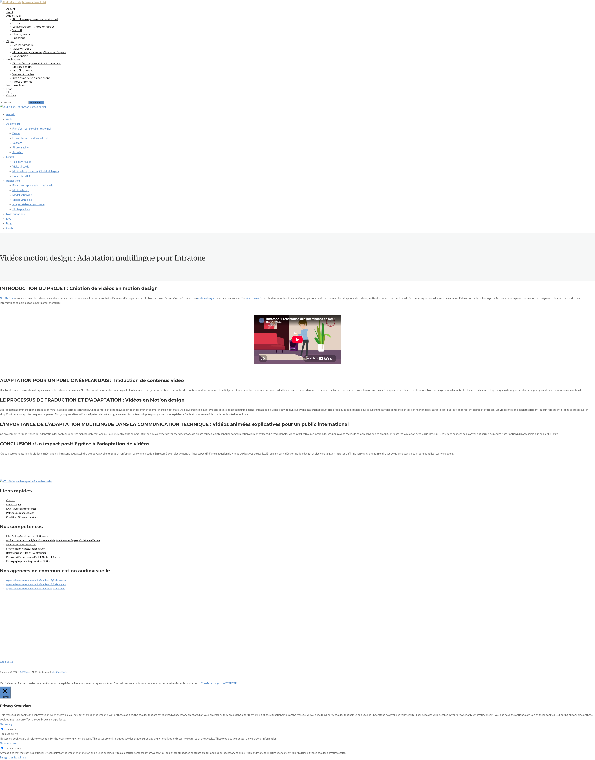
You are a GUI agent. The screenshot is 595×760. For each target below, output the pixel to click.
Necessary (10, 729)
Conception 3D (21, 176)
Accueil (10, 114)
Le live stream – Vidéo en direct (33, 26)
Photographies (21, 209)
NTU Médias (7, 298)
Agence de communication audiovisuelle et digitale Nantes (36, 580)
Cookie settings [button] (210, 683)
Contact (11, 95)
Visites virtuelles (23, 74)
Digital (10, 41)
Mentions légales (60, 672)
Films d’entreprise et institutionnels (36, 63)
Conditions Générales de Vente (22, 517)
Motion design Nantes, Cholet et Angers (39, 52)
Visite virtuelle (21, 48)
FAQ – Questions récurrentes (21, 508)
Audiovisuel (13, 15)
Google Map (6, 661)
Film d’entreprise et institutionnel (35, 19)
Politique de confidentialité (20, 512)
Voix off (17, 30)
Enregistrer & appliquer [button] (13, 757)
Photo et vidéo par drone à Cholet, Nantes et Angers (33, 557)
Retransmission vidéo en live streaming (26, 552)
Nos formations (15, 85)
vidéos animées (255, 298)
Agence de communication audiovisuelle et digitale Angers (36, 584)
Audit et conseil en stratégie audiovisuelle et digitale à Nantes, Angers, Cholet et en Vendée (53, 540)
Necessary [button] (6, 724)
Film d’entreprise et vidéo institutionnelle (27, 536)
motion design (205, 298)
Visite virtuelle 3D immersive (21, 544)
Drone (16, 23)
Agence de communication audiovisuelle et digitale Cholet (35, 588)
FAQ (8, 218)
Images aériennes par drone (31, 78)
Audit (9, 119)
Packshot (18, 37)
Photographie (21, 34)
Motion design (22, 66)
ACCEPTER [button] (230, 683)
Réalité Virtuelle (23, 44)
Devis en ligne (13, 504)
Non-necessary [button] (9, 743)
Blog (9, 223)
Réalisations (13, 59)
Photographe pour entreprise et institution (28, 561)
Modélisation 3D (23, 70)
